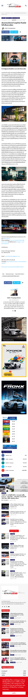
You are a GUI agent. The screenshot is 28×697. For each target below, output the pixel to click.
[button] (14, 360)
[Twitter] (7, 607)
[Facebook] (13, 310)
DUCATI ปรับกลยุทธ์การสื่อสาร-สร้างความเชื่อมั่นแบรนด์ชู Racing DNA (18, 659)
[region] (14, 360)
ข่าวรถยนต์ (16, 240)
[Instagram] (5, 607)
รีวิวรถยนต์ (4, 267)
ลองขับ (6, 242)
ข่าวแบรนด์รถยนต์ (11, 267)
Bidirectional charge (9, 274)
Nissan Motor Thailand (19, 274)
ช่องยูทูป (18, 242)
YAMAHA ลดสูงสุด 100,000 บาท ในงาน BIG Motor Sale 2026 (18, 512)
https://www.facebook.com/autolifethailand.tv (13, 262)
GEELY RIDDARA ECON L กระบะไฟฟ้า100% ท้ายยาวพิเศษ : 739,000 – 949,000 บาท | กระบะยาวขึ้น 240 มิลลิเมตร (18, 575)
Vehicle (3, 508)
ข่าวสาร (11, 240)
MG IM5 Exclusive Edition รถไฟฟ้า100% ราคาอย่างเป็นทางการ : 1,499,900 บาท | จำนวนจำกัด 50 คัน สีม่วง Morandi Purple (18, 522)
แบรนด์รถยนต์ (7, 13)
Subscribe (24, 470)
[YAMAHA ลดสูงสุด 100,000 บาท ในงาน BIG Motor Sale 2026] (5, 514)
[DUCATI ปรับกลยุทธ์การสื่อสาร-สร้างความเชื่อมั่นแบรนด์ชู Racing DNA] (5, 660)
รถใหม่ (20, 240)
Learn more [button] (6, 689)
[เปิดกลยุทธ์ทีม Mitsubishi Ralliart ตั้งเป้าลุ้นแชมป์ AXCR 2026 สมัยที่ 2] (5, 653)
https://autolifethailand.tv (14, 300)
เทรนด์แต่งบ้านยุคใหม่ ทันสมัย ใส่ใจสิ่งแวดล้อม (10, 276)
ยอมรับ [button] (14, 693)
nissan (12, 13)
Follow (25, 459)
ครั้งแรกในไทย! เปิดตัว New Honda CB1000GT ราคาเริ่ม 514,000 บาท (17, 505)
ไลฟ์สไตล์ (18, 267)
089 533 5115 (7, 252)
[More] (20, 31)
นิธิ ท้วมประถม (6, 238)
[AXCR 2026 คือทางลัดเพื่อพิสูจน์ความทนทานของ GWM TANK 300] (5, 645)
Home (2, 13)
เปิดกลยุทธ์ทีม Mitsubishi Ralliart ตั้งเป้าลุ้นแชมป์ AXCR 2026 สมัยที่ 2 (18, 652)
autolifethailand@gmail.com (12, 256)
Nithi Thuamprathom (10, 28)
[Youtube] (15, 310)
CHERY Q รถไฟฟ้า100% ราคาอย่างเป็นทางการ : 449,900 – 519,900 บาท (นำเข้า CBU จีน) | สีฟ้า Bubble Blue (13, 496)
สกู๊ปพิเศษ (12, 646)
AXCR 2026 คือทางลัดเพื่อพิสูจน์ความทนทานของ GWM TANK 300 (18, 643)
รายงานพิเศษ (13, 662)
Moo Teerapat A (5, 500)
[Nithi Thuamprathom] (2, 28)
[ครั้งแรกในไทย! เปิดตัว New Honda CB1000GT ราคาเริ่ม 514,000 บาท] (5, 507)
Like (26, 455)
